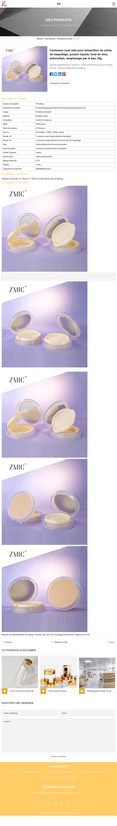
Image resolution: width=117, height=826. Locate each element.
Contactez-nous (97, 772)
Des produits (50, 39)
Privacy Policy (67, 778)
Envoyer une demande (60, 83)
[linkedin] (49, 803)
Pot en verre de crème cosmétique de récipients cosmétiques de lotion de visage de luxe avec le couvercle (58, 692)
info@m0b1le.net (73, 813)
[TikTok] (74, 803)
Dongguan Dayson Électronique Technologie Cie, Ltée (55, 793)
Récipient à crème (64, 39)
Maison (40, 39)
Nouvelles (69, 772)
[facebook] (43, 803)
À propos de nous (31, 772)
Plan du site (48, 778)
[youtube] (62, 803)
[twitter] (55, 803)
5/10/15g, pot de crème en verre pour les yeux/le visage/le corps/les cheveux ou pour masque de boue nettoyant (100, 692)
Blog (82, 772)
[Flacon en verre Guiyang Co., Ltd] (4, 4)
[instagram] (68, 803)
